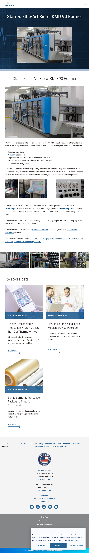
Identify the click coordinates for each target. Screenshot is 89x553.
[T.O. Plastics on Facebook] (32, 507)
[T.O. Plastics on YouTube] (50, 507)
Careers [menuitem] (44, 495)
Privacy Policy (73, 540)
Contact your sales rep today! (27, 242)
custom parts (67, 208)
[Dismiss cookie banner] (83, 530)
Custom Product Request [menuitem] (44, 498)
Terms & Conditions (44, 525)
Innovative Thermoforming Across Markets (62, 444)
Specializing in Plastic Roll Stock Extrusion (50, 446)
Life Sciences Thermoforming (31, 444)
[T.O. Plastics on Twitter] (44, 507)
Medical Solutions (66, 239)
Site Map (44, 517)
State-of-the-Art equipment (42, 239)
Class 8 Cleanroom (40, 229)
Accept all (58, 545)
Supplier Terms (44, 521)
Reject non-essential (76, 545)
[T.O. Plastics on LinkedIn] (56, 507)
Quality (11, 155)
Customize (41, 545)
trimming (9, 208)
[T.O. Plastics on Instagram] (38, 507)
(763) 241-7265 (44, 490)
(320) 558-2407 (44, 479)
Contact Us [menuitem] (44, 501)
